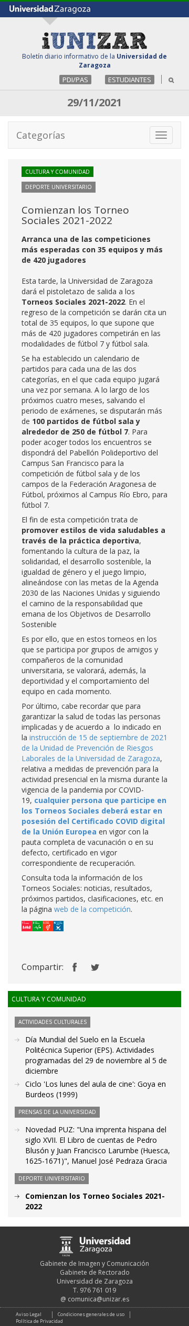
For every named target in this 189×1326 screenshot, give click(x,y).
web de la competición (92, 909)
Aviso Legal (28, 1314)
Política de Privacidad (39, 1321)
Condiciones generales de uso (91, 1314)
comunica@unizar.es (98, 1299)
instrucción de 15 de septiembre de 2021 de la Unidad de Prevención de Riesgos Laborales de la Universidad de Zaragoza (94, 747)
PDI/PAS (75, 79)
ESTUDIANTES (129, 79)
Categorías (40, 135)
